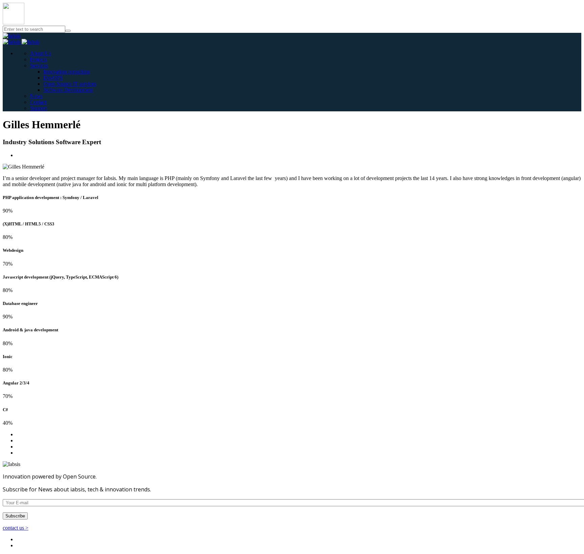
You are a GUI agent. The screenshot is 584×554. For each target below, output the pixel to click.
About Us (40, 53)
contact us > (15, 528)
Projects (38, 59)
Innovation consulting (66, 71)
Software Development (68, 90)
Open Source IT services (69, 84)
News (36, 96)
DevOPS (53, 78)
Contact (38, 102)
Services (39, 65)
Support (38, 108)
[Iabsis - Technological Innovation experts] (11, 36)
